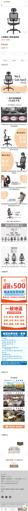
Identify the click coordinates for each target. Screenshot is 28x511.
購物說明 (8, 489)
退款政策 (13, 489)
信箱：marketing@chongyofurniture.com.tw (10, 481)
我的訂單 (3, 489)
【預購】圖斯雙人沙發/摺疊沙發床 (14, 460)
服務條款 (22, 489)
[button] (26, 454)
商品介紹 (5, 60)
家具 (2, 491)
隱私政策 (17, 489)
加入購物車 (12, 509)
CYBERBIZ (3, 505)
